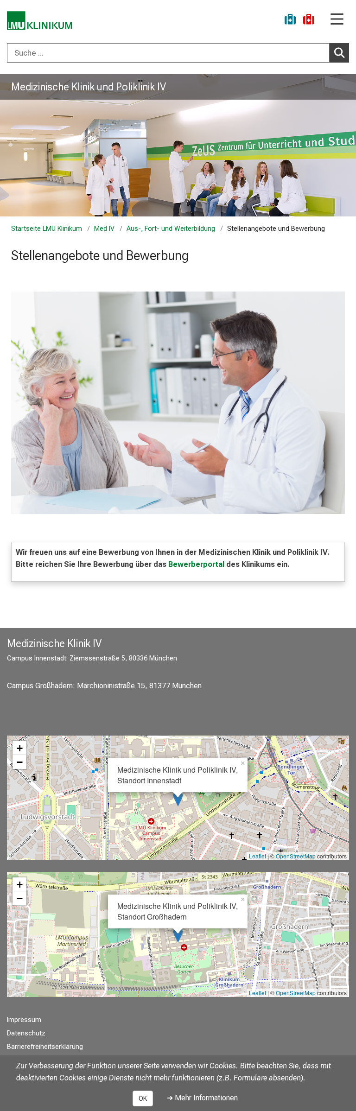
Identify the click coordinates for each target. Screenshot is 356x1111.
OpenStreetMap (296, 856)
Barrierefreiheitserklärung (45, 1047)
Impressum (24, 1020)
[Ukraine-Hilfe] (290, 20)
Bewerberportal (197, 564)
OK (143, 1098)
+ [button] (20, 748)
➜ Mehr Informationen (202, 1097)
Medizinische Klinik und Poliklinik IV (88, 87)
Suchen (339, 53)
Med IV (104, 229)
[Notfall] (309, 20)
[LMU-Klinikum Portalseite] (39, 20)
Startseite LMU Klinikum (46, 229)
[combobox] (178, 53)
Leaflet (257, 856)
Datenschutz (26, 1033)
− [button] (20, 762)
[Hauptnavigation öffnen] (337, 19)
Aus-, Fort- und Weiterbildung (171, 229)
